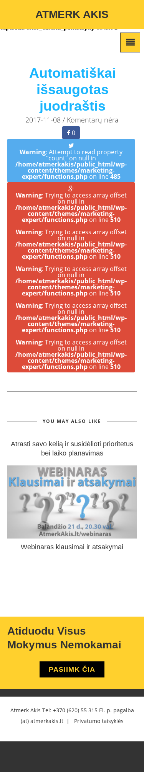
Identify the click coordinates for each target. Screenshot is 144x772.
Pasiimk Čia (72, 669)
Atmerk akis (72, 14)
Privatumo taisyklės (99, 721)
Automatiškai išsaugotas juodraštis (72, 89)
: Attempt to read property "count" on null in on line (71, 164)
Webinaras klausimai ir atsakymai (72, 547)
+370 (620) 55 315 (75, 710)
